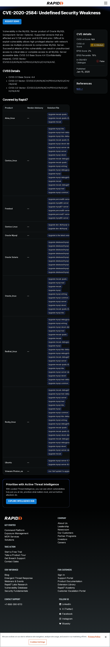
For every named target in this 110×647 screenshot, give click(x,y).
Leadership (63, 526)
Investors (62, 539)
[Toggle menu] (105, 3)
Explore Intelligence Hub (21, 501)
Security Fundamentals (16, 591)
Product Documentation (70, 581)
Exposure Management (16, 533)
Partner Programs (67, 536)
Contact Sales (12, 561)
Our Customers (65, 532)
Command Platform (14, 530)
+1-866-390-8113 (13, 604)
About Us (62, 523)
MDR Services (12, 536)
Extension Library (67, 584)
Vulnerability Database (16, 587)
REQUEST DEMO (12, 21)
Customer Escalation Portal (71, 591)
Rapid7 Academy (66, 587)
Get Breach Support (15, 558)
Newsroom (63, 529)
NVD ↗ (80, 89)
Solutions (9, 539)
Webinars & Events (14, 581)
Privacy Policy (94, 637)
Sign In (61, 575)
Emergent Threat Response (19, 578)
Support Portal (65, 578)
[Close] (106, 637)
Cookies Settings (37, 642)
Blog (7, 575)
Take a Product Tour (15, 555)
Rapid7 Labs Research (16, 584)
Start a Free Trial (13, 551)
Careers (62, 542)
